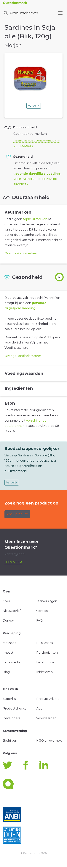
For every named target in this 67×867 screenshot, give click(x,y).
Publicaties (44, 643)
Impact (8, 652)
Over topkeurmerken (20, 253)
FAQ (39, 620)
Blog (6, 672)
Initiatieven (44, 672)
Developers (11, 718)
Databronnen (46, 662)
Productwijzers (47, 699)
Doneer (8, 620)
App (39, 708)
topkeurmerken (35, 219)
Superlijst (10, 699)
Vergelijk (33, 105)
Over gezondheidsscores (22, 356)
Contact (42, 611)
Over (6, 601)
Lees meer (13, 562)
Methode (10, 643)
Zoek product (17, 514)
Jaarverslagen (46, 601)
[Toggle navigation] (60, 13)
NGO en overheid (49, 740)
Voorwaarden (46, 718)
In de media (11, 662)
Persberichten (47, 652)
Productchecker (24, 13)
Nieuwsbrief (12, 611)
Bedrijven (10, 740)
